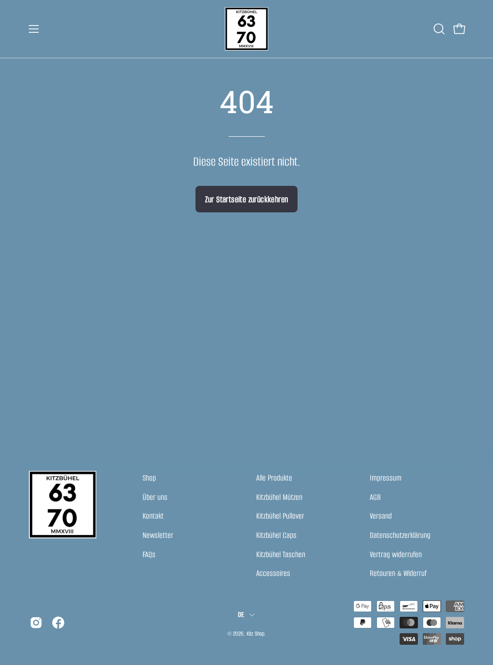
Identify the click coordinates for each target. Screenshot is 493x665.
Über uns (155, 497)
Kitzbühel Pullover (280, 516)
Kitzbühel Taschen (280, 554)
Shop (149, 477)
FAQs (149, 554)
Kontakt (153, 516)
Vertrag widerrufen (396, 554)
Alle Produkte (274, 477)
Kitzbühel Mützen (279, 497)
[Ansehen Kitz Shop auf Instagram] (36, 622)
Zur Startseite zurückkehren (246, 199)
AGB (375, 497)
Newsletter (158, 535)
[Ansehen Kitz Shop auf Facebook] (58, 622)
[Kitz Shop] (246, 29)
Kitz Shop (255, 633)
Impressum (386, 477)
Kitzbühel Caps (276, 535)
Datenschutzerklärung (400, 535)
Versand (381, 516)
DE (241, 614)
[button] (438, 29)
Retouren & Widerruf (398, 573)
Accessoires (273, 573)
